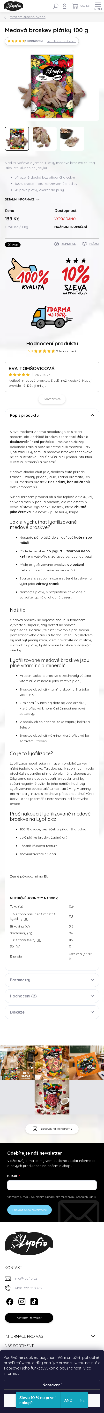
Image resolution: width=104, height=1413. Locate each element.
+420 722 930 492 (29, 1288)
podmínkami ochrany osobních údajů (71, 1197)
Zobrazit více (52, 399)
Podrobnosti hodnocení (61, 41)
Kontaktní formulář (29, 1318)
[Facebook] (9, 1300)
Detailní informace (20, 199)
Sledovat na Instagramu (56, 1128)
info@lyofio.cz (26, 1278)
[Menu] (98, 6)
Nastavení (52, 1384)
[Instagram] (21, 1300)
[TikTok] (33, 1300)
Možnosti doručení (70, 227)
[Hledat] (55, 6)
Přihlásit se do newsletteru (29, 1210)
